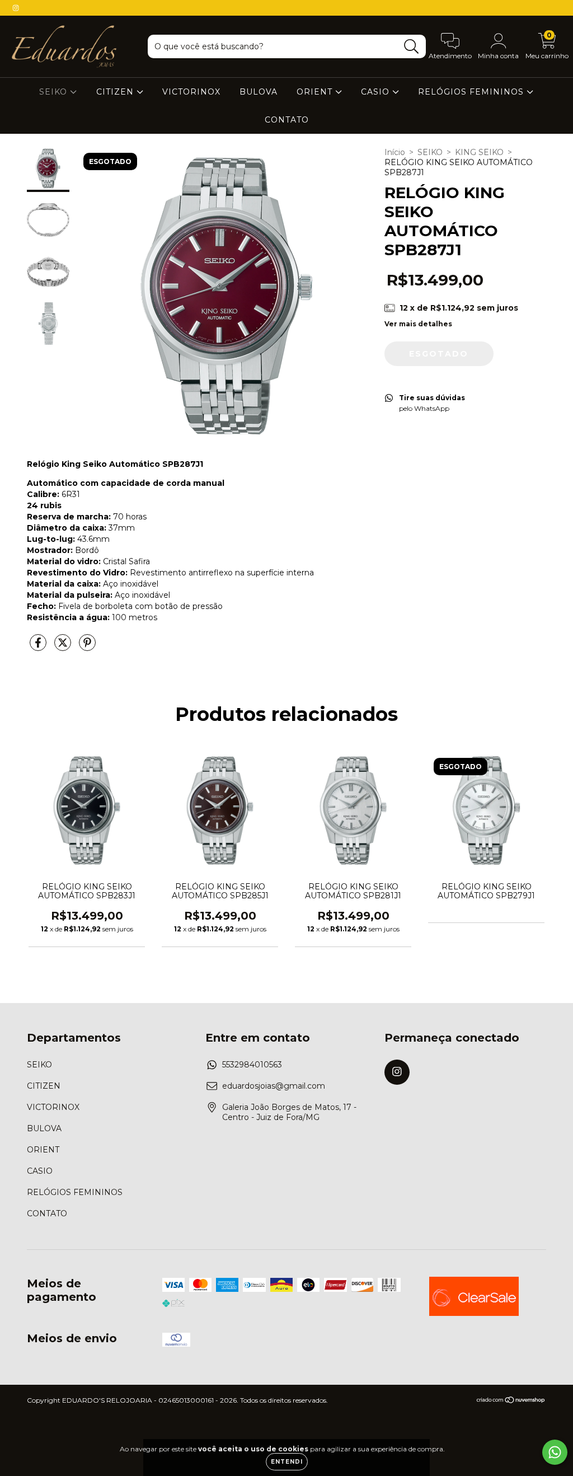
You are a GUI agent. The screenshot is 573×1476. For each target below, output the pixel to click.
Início (394, 152)
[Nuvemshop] (511, 1401)
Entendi (287, 1461)
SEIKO (54, 92)
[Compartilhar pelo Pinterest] (87, 647)
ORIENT (316, 92)
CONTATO (287, 120)
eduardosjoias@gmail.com (273, 1086)
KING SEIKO (479, 152)
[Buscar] (411, 47)
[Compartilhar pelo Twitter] (63, 647)
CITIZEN (116, 92)
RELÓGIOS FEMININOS (472, 92)
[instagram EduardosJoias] (15, 8)
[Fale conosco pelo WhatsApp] (554, 1452)
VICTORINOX (191, 92)
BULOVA (258, 92)
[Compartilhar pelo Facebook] (39, 647)
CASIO (376, 92)
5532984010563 (252, 1065)
